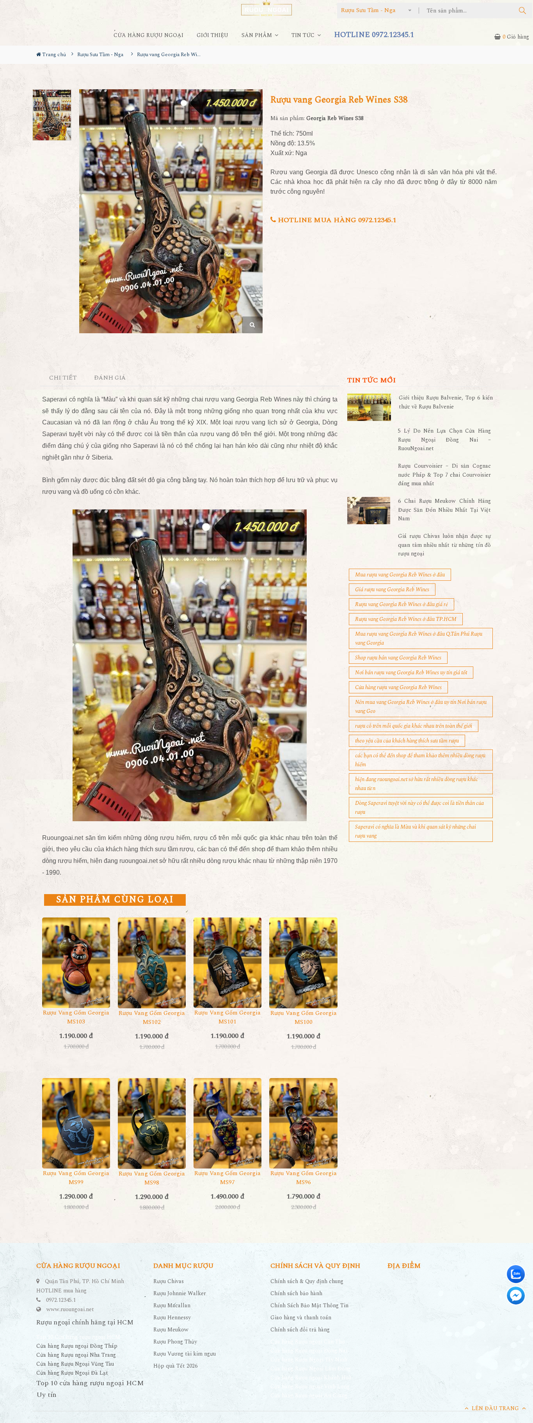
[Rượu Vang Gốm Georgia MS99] (76, 1123)
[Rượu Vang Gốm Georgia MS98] (152, 1123)
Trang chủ (53, 54)
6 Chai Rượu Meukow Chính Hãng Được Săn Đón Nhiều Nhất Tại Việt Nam (444, 510)
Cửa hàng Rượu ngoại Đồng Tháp (76, 1346)
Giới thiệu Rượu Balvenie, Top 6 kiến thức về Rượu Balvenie (446, 402)
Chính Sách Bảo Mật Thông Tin (309, 1305)
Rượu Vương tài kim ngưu (184, 1354)
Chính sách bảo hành (296, 1293)
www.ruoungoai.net (70, 1309)
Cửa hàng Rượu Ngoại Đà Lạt (72, 1373)
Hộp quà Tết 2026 (175, 1366)
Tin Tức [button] (303, 35)
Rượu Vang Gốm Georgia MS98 (152, 1178)
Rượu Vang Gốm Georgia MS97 (227, 1178)
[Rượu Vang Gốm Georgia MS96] (303, 1123)
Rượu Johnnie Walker (179, 1293)
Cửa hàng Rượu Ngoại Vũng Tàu (75, 1364)
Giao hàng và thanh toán (300, 1317)
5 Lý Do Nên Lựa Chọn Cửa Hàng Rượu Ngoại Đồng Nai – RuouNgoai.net (444, 440)
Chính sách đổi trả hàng (300, 1330)
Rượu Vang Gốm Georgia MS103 (76, 1017)
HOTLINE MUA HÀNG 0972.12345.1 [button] (336, 220)
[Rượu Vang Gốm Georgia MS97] (227, 1123)
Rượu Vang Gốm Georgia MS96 (303, 1178)
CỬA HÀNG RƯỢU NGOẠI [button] (148, 35)
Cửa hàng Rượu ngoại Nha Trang (76, 1355)
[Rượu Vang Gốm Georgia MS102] (152, 962)
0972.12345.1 (61, 1300)
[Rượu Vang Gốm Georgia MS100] (303, 962)
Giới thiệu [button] (212, 35)
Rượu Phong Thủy (175, 1342)
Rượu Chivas (168, 1281)
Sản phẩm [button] (258, 35)
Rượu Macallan (171, 1305)
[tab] (63, 378)
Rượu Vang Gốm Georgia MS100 (303, 1018)
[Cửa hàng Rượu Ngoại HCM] (266, 8)
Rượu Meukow (170, 1330)
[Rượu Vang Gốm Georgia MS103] (76, 962)
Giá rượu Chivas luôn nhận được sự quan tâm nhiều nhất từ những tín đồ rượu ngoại (444, 545)
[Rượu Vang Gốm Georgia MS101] (227, 962)
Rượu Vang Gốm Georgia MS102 (152, 1018)
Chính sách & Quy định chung (306, 1281)
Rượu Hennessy (172, 1317)
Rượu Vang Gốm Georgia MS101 (227, 1017)
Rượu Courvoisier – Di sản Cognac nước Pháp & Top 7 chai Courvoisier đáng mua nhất (444, 475)
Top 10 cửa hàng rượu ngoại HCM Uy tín (90, 1389)
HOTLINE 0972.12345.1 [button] (374, 34)
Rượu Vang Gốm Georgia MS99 (76, 1178)
